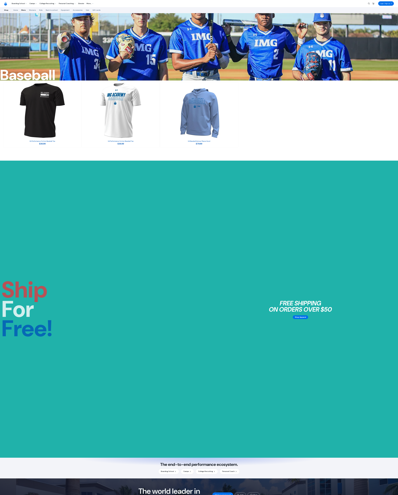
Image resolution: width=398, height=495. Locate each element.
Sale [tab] (87, 10)
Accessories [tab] (78, 10)
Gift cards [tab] (96, 10)
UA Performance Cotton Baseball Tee (42, 141)
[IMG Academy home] (6, 3)
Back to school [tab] (52, 10)
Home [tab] (15, 10)
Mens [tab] (23, 10)
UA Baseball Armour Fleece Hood (199, 141)
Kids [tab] (40, 10)
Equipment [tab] (65, 10)
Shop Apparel (300, 317)
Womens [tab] (32, 10)
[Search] (369, 3)
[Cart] (373, 3)
